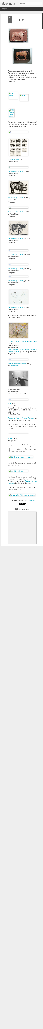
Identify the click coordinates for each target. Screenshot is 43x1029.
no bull (22, 19)
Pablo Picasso (14, 366)
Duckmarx (31, 500)
